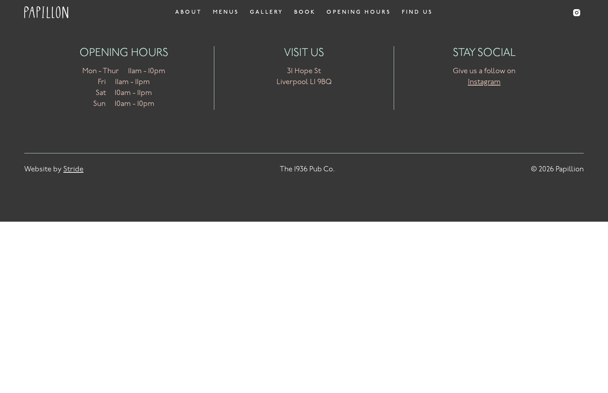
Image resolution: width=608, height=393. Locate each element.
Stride (73, 169)
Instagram (484, 82)
